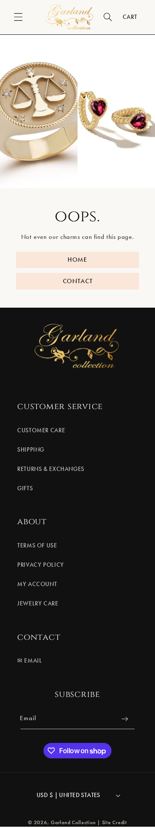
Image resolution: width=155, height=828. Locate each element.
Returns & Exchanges (50, 469)
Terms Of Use (37, 545)
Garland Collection (73, 822)
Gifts (25, 488)
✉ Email (29, 660)
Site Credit (114, 822)
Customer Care (41, 430)
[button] (18, 17)
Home (77, 259)
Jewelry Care (38, 603)
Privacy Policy (40, 564)
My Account (37, 584)
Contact (78, 280)
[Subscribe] (125, 719)
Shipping (30, 449)
